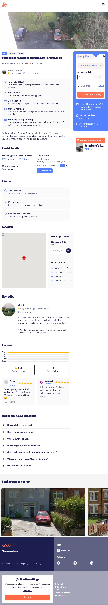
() (17, 73)
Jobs (57, 590)
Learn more (85, 110)
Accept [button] (27, 597)
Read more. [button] (27, 591)
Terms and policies (62, 593)
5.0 (11, 73)
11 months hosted (32, 73)
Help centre (59, 584)
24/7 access (23, 63)
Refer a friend (60, 587)
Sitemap (38, 564)
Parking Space (8, 63)
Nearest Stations (59, 262)
